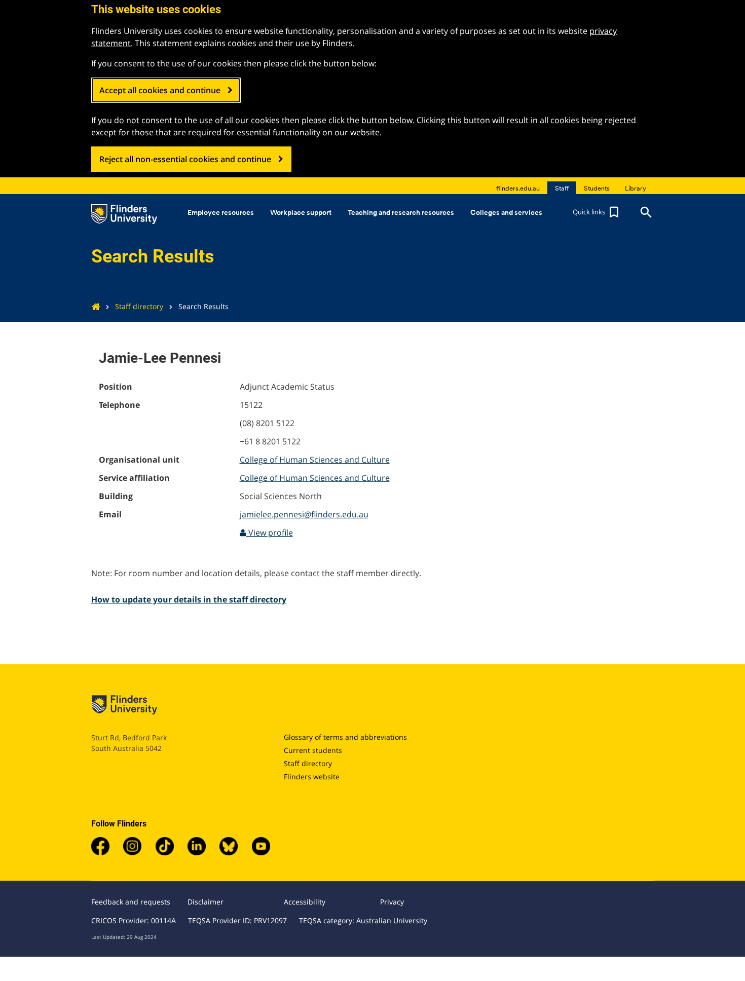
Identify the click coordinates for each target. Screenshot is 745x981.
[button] (597, 212)
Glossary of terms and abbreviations (345, 737)
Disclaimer (206, 902)
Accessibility (304, 902)
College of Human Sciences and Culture (315, 459)
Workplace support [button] (300, 212)
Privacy (392, 902)
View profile (269, 532)
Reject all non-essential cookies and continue (185, 159)
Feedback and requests (130, 902)
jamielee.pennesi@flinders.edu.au (304, 514)
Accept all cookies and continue (159, 90)
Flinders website (312, 776)
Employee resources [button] (221, 212)
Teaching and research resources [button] (401, 212)
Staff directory (139, 306)
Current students (313, 750)
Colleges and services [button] (506, 212)
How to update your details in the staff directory (188, 599)
